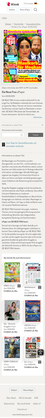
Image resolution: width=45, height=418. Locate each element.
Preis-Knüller (19, 24)
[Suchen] (35, 9)
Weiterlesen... (38, 117)
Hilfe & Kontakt (25, 397)
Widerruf (36, 403)
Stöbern (12, 9)
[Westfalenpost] (32, 273)
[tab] (22, 130)
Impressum (22, 409)
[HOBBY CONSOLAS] (12, 347)
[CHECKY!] (32, 311)
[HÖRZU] (12, 272)
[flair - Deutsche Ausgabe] (12, 310)
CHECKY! (30, 325)
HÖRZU (9, 285)
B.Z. (28, 362)
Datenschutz (9, 403)
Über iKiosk (11, 397)
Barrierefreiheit (23, 403)
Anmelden (30, 3)
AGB (36, 397)
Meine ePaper (25, 9)
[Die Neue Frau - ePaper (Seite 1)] (22, 56)
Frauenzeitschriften (33, 24)
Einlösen (35, 135)
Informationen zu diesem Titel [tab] (12, 125)
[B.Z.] (32, 347)
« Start (4, 18)
